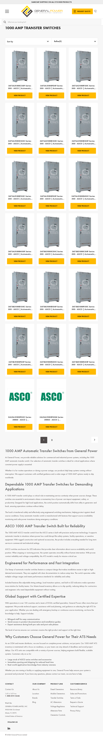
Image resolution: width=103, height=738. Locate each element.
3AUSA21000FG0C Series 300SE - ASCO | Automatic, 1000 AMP (19, 418)
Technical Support (77, 706)
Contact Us (9, 689)
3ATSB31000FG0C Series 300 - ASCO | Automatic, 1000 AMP (83, 308)
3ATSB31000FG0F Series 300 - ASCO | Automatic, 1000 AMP (19, 363)
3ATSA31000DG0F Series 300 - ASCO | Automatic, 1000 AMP (83, 142)
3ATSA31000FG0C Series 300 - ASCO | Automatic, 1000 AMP (19, 197)
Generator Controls (57, 715)
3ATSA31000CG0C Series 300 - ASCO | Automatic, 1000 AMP (19, 142)
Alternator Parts (56, 710)
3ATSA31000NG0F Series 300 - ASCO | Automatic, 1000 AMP (19, 253)
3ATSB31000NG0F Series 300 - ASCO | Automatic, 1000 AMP (83, 363)
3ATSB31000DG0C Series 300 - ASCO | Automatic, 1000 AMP (19, 308)
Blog (34, 702)
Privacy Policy (75, 710)
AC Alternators (55, 702)
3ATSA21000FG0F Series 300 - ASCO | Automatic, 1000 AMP (51, 87)
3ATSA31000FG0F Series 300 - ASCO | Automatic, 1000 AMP (51, 197)
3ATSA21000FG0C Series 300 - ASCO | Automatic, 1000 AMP (83, 87)
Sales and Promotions (78, 693)
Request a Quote (76, 702)
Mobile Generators (57, 693)
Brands (34, 698)
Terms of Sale (75, 698)
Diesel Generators (57, 689)
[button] (75, 41)
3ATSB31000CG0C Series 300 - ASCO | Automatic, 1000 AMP (51, 253)
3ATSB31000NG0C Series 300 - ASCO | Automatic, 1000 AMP (51, 363)
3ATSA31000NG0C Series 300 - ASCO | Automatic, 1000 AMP (83, 197)
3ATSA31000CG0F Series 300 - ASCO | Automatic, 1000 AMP (19, 87)
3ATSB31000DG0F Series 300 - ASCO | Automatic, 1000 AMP (51, 308)
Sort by (10, 41)
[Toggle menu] (7, 11)
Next (94, 440)
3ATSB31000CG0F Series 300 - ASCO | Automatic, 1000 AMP (83, 253)
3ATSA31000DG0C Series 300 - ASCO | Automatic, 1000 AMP (51, 142)
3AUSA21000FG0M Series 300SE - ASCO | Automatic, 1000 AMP (51, 418)
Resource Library (76, 689)
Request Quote (83, 11)
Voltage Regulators (57, 706)
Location (35, 693)
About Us (35, 689)
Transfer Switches (56, 698)
